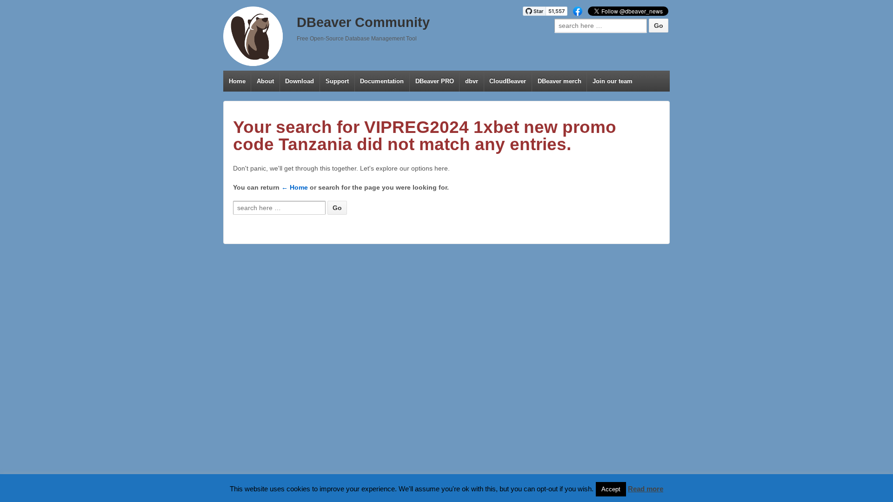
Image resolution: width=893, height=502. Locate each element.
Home (237, 81)
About (265, 81)
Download (299, 81)
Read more (645, 489)
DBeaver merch (559, 81)
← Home (294, 187)
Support (337, 81)
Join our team (613, 81)
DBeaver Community (363, 22)
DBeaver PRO (434, 81)
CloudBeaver (507, 81)
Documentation (382, 81)
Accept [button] (610, 489)
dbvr (471, 81)
